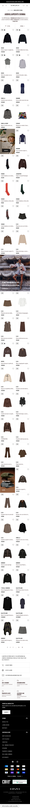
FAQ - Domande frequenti (8, 745)
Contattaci (4, 742)
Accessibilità (5, 757)
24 (18, 647)
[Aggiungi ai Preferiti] (13, 30)
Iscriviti (6, 712)
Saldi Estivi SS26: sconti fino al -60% (15, 1)
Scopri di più (5, 288)
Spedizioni (4, 748)
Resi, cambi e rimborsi (7, 754)
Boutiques (4, 728)
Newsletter (5, 722)
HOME (9, 10)
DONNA (11, 10)
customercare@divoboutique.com (13, 675)
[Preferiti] (23, 5)
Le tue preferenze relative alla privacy (15, 801)
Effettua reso (5, 739)
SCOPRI (3, 490)
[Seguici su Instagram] (17, 762)
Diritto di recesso (6, 736)
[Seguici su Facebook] (13, 762)
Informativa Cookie (15, 798)
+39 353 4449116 (8, 670)
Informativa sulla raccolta (10, 806)
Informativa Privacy (15, 796)
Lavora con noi (5, 725)
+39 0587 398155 (8, 665)
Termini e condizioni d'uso (15, 799)
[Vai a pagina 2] (22, 647)
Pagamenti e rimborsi (7, 751)
